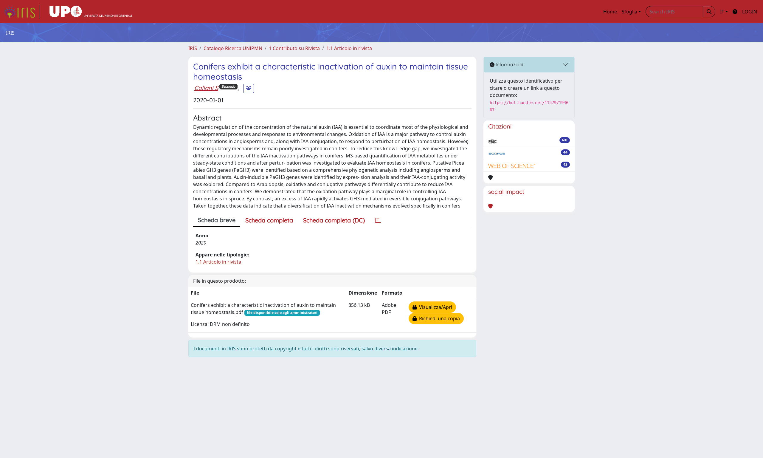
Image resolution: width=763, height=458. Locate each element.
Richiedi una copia (438, 318)
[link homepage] (22, 11)
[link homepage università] (91, 11)
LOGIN (749, 11)
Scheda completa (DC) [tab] (334, 220)
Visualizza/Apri (434, 307)
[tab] (378, 220)
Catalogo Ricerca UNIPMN (233, 48)
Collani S (206, 88)
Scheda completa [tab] (269, 220)
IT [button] (722, 11)
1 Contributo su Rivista (294, 48)
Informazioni (508, 64)
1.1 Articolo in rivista (349, 48)
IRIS (192, 48)
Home (610, 11)
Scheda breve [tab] (216, 220)
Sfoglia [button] (629, 11)
